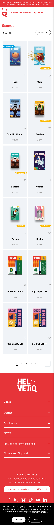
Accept (19, 519)
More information (40, 512)
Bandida (15, 186)
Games (8, 412)
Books (7, 402)
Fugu (15, 81)
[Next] (48, 364)
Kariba (39, 239)
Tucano (15, 239)
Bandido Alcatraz (15, 134)
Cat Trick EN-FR (39, 343)
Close (35, 519)
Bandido (40, 134)
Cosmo (39, 186)
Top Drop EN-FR (39, 291)
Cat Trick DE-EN (15, 343)
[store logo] (4, 12)
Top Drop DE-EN (15, 291)
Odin (39, 81)
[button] (25, 75)
